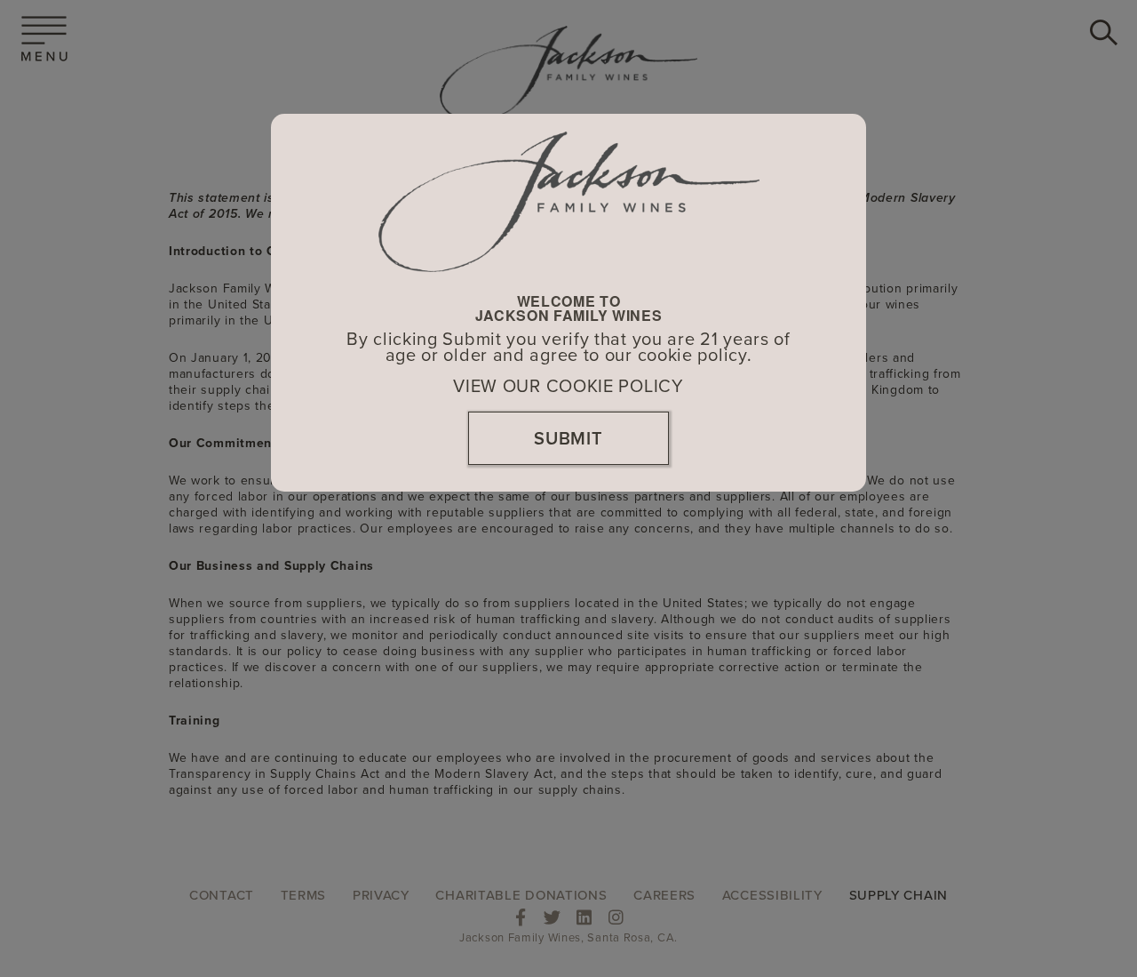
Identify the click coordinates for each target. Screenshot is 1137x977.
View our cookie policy (568, 386)
